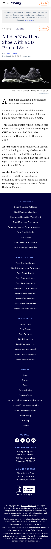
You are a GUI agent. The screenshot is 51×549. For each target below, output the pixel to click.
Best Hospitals (25, 339)
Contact (25, 380)
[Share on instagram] (28, 440)
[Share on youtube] (33, 440)
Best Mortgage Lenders (25, 212)
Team (25, 385)
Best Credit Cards (25, 232)
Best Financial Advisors (25, 309)
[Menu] (4, 3)
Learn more (29, 20)
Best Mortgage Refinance (25, 222)
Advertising (25, 415)
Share (44, 28)
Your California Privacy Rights (26, 405)
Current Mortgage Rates (25, 207)
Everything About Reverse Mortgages (25, 227)
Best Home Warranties (25, 303)
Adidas (11, 99)
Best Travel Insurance (25, 354)
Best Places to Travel (25, 349)
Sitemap (26, 421)
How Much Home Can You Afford (25, 217)
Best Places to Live (25, 344)
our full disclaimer (35, 530)
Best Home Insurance (25, 293)
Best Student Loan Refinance (25, 268)
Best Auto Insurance (25, 283)
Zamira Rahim (11, 54)
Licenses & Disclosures (26, 410)
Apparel (20, 29)
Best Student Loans (25, 263)
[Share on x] (22, 440)
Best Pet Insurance (25, 359)
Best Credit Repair (25, 273)
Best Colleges (25, 334)
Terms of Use (25, 395)
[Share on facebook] (17, 440)
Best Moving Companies (25, 247)
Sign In (44, 3)
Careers (25, 426)
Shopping (6, 29)
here (37, 541)
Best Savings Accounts (25, 242)
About (26, 375)
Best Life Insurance (25, 298)
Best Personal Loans (25, 278)
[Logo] (16, 3)
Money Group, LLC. (28, 506)
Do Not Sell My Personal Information (25, 400)
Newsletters (25, 324)
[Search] (8, 3)
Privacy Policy (25, 390)
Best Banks (25, 237)
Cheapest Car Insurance (25, 288)
